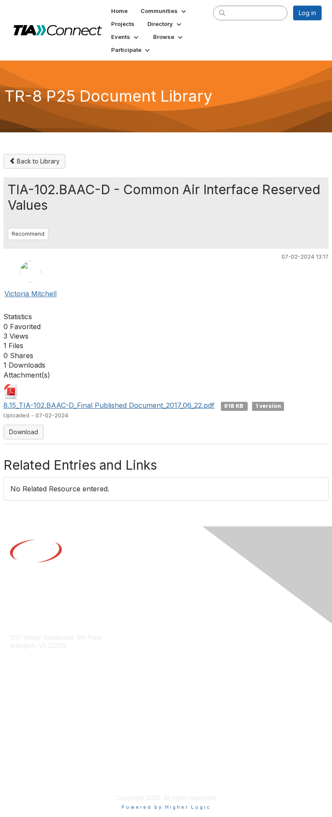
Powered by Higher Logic (166, 807)
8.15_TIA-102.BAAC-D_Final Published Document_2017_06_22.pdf (108, 405)
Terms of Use (29, 776)
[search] (222, 12)
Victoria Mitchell (30, 293)
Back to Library (37, 161)
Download (23, 432)
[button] (164, 10)
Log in (307, 12)
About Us (23, 768)
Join (16, 702)
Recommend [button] (28, 234)
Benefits (21, 711)
